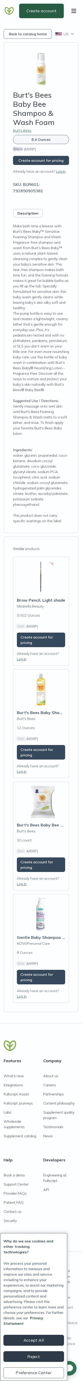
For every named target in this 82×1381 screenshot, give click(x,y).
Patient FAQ (13, 1202)
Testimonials (53, 1127)
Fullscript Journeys (18, 1103)
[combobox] (65, 33)
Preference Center (33, 1372)
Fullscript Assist (16, 1094)
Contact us (12, 1211)
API (46, 1189)
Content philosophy (59, 1103)
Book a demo (14, 1175)
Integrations (13, 1085)
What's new (14, 1076)
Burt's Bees (22, 130)
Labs (7, 1112)
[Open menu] (74, 11)
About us (50, 1076)
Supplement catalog (20, 1136)
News (48, 1136)
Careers (49, 1085)
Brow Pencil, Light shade (41, 600)
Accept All (33, 1340)
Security (10, 1220)
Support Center (16, 1184)
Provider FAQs (15, 1193)
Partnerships (53, 1094)
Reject (33, 1356)
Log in (61, 171)
